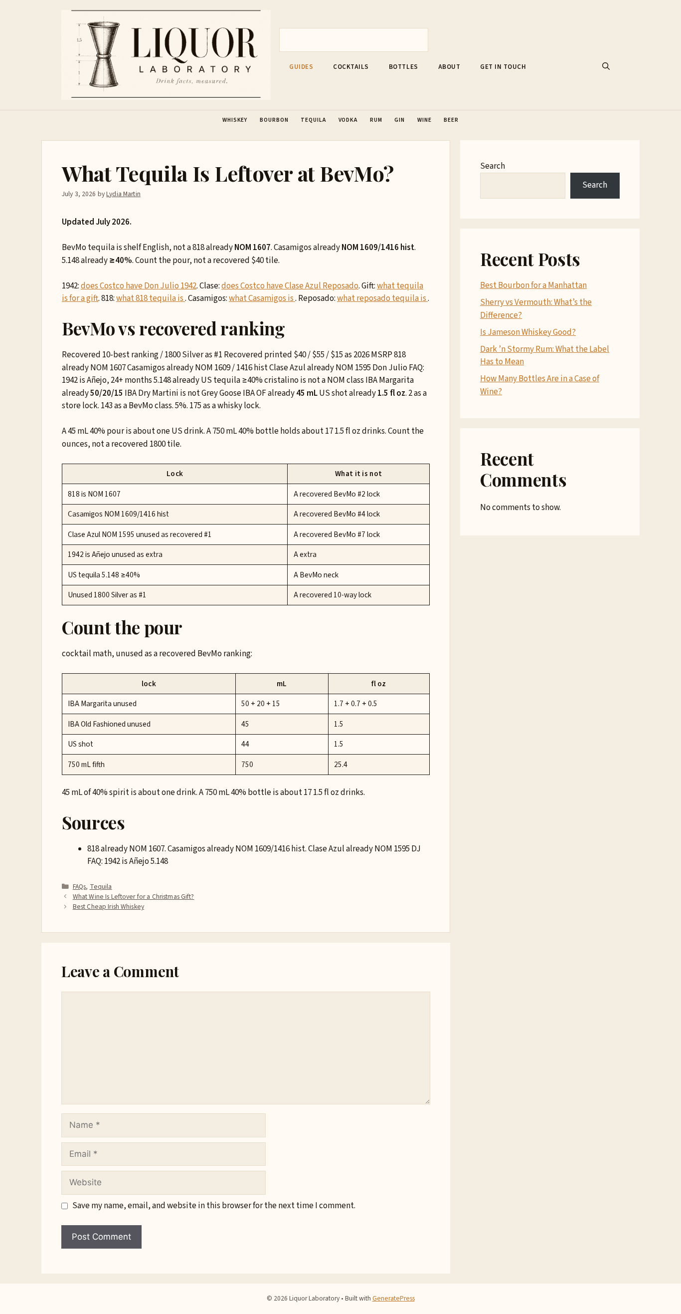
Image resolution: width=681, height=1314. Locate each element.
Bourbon (274, 120)
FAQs (79, 886)
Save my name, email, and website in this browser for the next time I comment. (213, 1206)
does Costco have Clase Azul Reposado (289, 286)
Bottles (403, 66)
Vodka (348, 120)
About (449, 66)
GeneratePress (393, 1298)
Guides (301, 66)
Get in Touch (503, 66)
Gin (399, 120)
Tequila (313, 120)
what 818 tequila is (150, 298)
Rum (376, 120)
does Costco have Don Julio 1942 (138, 286)
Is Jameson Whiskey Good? (528, 332)
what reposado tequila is (382, 298)
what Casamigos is (262, 298)
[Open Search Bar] (606, 67)
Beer (451, 120)
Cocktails (351, 66)
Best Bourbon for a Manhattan (533, 285)
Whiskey (234, 120)
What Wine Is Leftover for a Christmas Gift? (133, 896)
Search (492, 166)
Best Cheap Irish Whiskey (108, 906)
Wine (424, 120)
